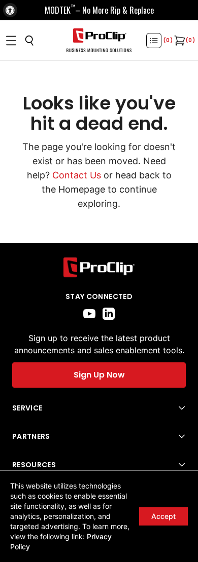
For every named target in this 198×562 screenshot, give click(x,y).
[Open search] (29, 40)
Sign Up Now (99, 375)
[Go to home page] (99, 267)
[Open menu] (11, 40)
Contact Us (76, 175)
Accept (163, 516)
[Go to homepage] (99, 40)
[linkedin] (109, 314)
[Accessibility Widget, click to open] (10, 10)
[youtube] (89, 314)
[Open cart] (179, 40)
